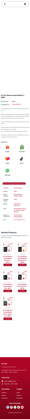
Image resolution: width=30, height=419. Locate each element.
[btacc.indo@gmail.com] (2, 381)
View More (7, 265)
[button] (24, 4)
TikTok (21, 163)
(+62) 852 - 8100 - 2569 (10, 384)
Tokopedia (22, 151)
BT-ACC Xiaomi (18, 188)
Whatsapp (7, 175)
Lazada (7, 163)
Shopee (7, 151)
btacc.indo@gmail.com (10, 381)
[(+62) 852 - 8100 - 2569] (2, 384)
